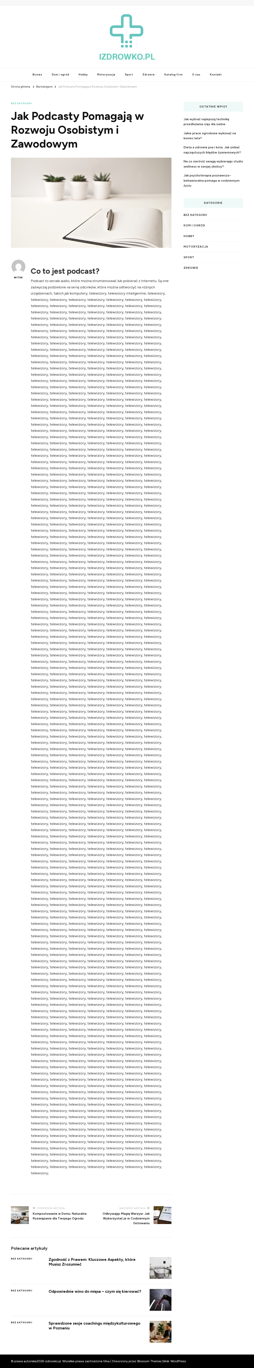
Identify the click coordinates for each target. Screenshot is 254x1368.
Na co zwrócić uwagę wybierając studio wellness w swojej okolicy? (213, 163)
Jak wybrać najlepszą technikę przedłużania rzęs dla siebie (206, 121)
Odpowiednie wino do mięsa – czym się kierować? (95, 1291)
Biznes (37, 74)
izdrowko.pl (127, 56)
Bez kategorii (21, 103)
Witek (18, 277)
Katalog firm (173, 74)
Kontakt (216, 74)
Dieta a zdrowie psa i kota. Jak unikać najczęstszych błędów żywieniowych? (212, 149)
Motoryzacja (106, 74)
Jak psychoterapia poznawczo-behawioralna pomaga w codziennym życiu (212, 180)
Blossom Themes (149, 1361)
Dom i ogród (60, 74)
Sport (129, 74)
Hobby (83, 74)
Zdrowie (148, 74)
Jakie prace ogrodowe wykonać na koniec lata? (210, 135)
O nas (196, 74)
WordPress (178, 1361)
